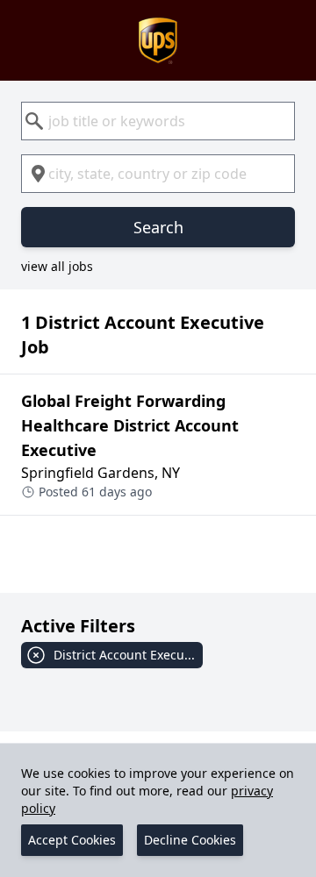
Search (158, 227)
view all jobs (57, 266)
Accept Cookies (72, 839)
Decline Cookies (190, 839)
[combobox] (158, 121)
